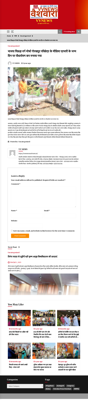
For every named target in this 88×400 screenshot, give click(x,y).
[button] (60, 31)
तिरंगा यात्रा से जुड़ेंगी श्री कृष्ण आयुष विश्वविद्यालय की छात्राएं (32, 256)
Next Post (12, 247)
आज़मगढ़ (76, 389)
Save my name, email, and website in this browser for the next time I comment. (44, 231)
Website (14, 221)
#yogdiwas (50, 386)
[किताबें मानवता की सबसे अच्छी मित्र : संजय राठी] (19, 351)
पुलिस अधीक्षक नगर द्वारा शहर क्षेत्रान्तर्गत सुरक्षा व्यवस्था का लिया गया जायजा (43, 367)
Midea (48, 389)
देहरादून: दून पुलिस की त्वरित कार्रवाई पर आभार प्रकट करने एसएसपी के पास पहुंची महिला (67, 367)
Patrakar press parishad (62, 389)
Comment (15, 184)
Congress (70, 386)
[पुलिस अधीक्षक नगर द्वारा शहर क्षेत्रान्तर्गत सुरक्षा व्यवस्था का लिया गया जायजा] (43, 351)
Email (47, 211)
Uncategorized (13, 46)
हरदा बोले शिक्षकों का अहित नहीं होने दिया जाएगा (18, 333)
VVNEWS (44, 21)
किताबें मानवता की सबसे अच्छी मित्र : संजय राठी (18, 365)
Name (14, 211)
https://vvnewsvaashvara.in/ (28, 153)
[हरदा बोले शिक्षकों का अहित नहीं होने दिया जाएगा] (19, 318)
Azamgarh (60, 386)
